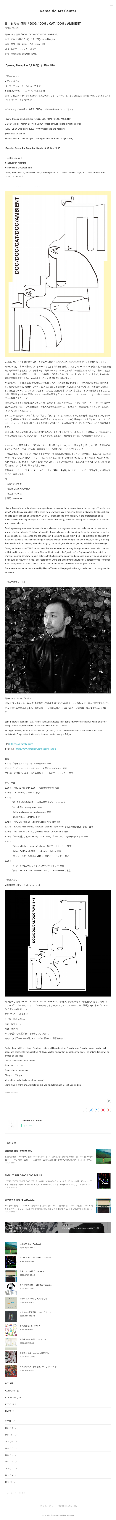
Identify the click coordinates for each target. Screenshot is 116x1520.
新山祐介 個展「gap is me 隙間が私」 (35, 1353)
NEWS (9, 1410)
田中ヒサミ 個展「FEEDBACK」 (20, 1199)
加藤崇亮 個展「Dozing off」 (19, 1150)
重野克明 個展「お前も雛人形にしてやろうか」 (39, 1366)
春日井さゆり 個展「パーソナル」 (33, 1339)
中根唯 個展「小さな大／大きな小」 (34, 1298)
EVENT (10, 1404)
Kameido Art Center (58, 11)
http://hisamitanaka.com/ (21, 743)
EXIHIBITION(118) (11, 1093)
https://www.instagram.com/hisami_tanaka (36, 748)
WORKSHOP (12, 1390)
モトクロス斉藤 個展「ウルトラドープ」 (36, 1312)
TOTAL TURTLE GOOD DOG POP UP (23, 1175)
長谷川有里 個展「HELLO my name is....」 (37, 1285)
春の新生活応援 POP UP (30, 1325)
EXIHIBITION (13, 1397)
